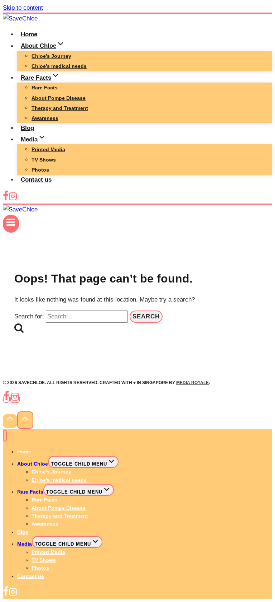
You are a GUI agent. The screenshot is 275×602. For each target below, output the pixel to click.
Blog (27, 128)
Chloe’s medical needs (59, 66)
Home (29, 34)
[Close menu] (5, 436)
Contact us (36, 179)
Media (24, 544)
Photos (40, 170)
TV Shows (44, 160)
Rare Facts (45, 87)
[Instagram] (13, 198)
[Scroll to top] (10, 421)
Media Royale (192, 382)
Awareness (45, 118)
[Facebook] (6, 198)
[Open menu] (11, 224)
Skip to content (23, 7)
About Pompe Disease (59, 98)
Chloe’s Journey (51, 56)
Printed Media (48, 149)
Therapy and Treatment (60, 108)
